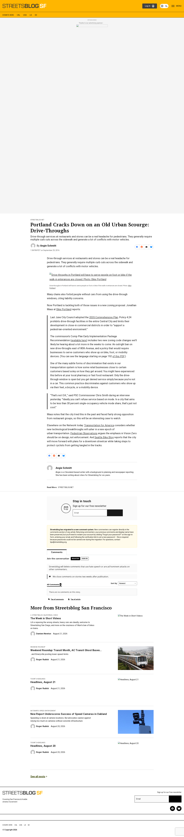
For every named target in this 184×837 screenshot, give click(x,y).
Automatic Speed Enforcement (43, 710)
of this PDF (118, 356)
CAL (18, 15)
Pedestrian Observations (83, 433)
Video (55, 615)
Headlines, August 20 (42, 745)
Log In (147, 6)
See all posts (37, 776)
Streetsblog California (42, 615)
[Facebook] (172, 808)
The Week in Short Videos (45, 618)
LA (31, 15)
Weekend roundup (37, 647)
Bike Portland (63, 309)
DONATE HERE (8, 15)
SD (36, 15)
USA (25, 15)
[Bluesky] (178, 808)
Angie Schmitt (48, 245)
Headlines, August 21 (42, 682)
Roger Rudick (42, 659)
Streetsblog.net (37, 220)
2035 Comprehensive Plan (103, 317)
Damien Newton (43, 633)
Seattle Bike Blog (104, 437)
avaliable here (78, 340)
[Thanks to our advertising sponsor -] (92, 118)
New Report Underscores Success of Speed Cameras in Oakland (68, 713)
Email (76, 513)
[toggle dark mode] (164, 6)
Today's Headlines (37, 679)
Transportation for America (99, 425)
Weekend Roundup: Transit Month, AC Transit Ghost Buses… (66, 650)
